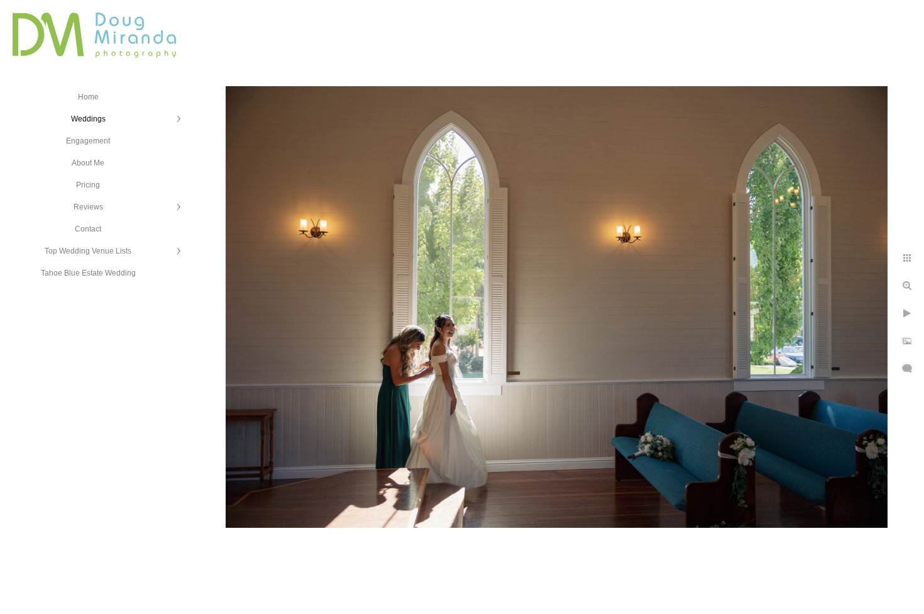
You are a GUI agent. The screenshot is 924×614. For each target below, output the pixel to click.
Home (88, 96)
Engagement (88, 141)
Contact (88, 229)
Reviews (88, 207)
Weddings (88, 118)
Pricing (88, 185)
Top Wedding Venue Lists (88, 251)
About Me (88, 163)
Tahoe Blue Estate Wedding (88, 273)
